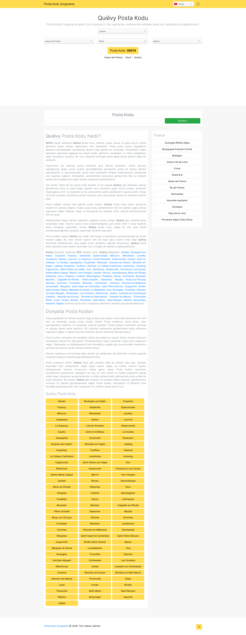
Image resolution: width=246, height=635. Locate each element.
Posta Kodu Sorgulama (59, 4)
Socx (60, 276)
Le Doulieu (62, 262)
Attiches (50, 282)
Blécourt (114, 255)
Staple (59, 303)
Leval (57, 300)
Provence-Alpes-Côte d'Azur (177, 219)
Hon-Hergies (85, 272)
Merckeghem (94, 276)
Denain (125, 252)
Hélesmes (51, 276)
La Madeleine (98, 289)
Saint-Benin (99, 300)
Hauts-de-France (113, 57)
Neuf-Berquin (114, 300)
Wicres (106, 272)
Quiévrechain (100, 255)
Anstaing (141, 265)
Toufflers (81, 265)
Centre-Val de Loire (177, 162)
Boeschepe (140, 300)
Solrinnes (62, 282)
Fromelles (74, 282)
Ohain (49, 300)
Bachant (50, 279)
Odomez (141, 289)
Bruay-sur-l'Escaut (136, 279)
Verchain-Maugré (55, 293)
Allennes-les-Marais (120, 296)
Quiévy (138, 57)
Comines (114, 282)
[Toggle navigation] (198, 4)
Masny (64, 289)
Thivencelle (140, 296)
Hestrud (91, 265)
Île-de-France (177, 187)
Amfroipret (128, 276)
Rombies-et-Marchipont (94, 296)
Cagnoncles (52, 269)
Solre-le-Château (95, 431)
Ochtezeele (72, 293)
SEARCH (182, 120)
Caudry (131, 259)
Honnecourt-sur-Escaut (133, 269)
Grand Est (177, 174)
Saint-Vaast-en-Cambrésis (86, 286)
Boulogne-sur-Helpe (95, 401)
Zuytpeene (51, 259)
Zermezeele (52, 286)
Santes (62, 259)
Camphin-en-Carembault (132, 293)
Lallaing (58, 265)
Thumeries (85, 300)
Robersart (102, 262)
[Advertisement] (123, 84)
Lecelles (141, 255)
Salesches (106, 279)
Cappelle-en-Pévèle (68, 279)
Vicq (108, 289)
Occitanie (177, 206)
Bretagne (177, 155)
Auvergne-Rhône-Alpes (177, 142)
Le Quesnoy (84, 259)
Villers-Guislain (90, 279)
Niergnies (65, 286)
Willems (128, 300)
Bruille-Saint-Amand (95, 542)
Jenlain (113, 293)
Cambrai (50, 296)
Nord (128, 57)
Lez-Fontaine (87, 293)
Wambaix (87, 282)
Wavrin (73, 272)
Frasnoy (72, 255)
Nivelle (74, 300)
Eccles (65, 300)
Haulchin (50, 303)
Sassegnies (76, 262)
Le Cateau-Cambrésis (109, 265)
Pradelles (107, 276)
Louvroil (72, 259)
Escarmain (89, 262)
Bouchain (141, 276)
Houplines (69, 265)
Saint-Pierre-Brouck (112, 286)
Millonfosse (102, 293)
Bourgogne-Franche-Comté (177, 149)
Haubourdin (112, 269)
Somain (98, 272)
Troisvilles (129, 289)
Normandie (177, 194)
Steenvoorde (119, 259)
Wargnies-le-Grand (79, 289)
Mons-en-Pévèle (137, 272)
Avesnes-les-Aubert (120, 262)
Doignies (69, 276)
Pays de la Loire (177, 213)
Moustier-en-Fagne (95, 444)
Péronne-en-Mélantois (134, 282)
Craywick (60, 255)
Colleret (80, 276)
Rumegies (118, 289)
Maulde (119, 279)
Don (89, 269)
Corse (177, 168)
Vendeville (84, 255)
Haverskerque (119, 272)
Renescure (98, 269)
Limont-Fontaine (101, 259)
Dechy (117, 276)
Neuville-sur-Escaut (68, 296)
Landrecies (129, 265)
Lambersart (101, 282)
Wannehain (128, 255)
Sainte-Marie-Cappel (57, 272)
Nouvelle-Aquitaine (177, 200)
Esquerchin (131, 286)
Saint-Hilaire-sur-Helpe (72, 269)
